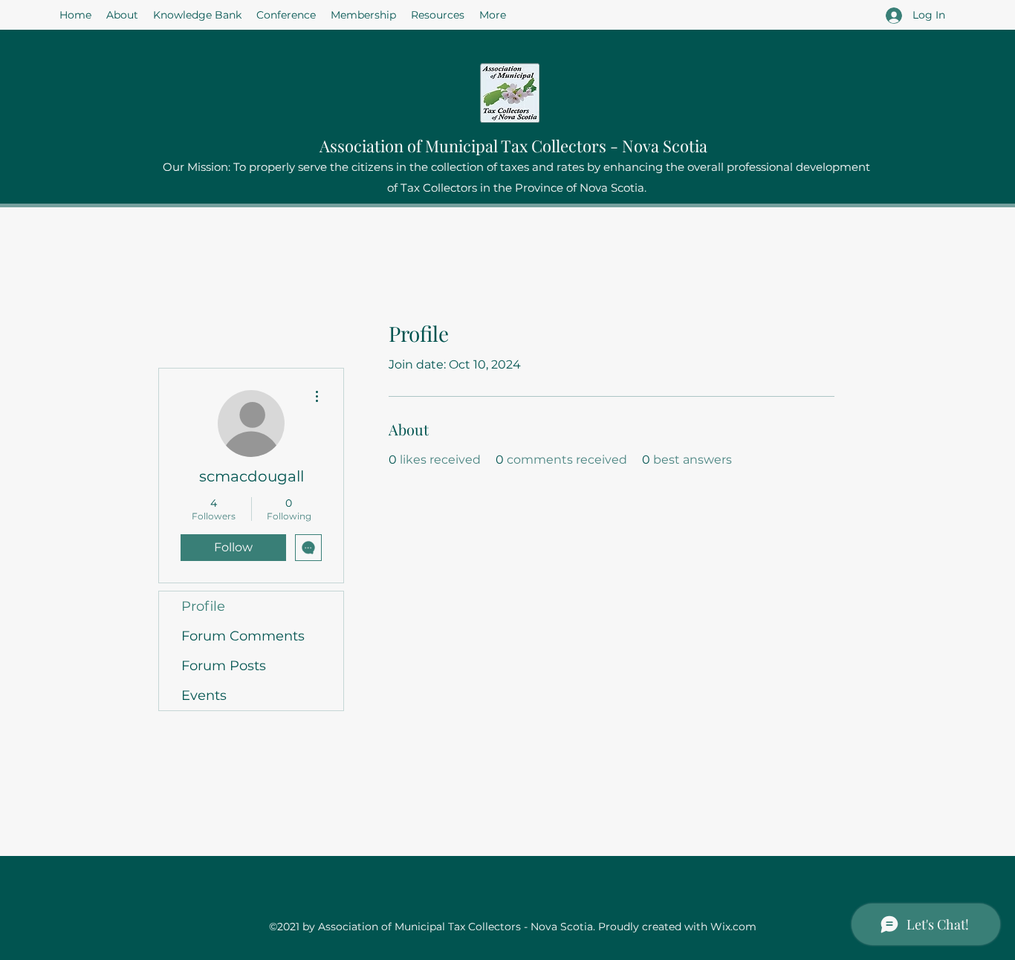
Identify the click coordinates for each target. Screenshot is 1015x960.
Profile (203, 606)
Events (204, 695)
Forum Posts (223, 666)
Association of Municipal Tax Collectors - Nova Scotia (513, 145)
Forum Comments (243, 636)
